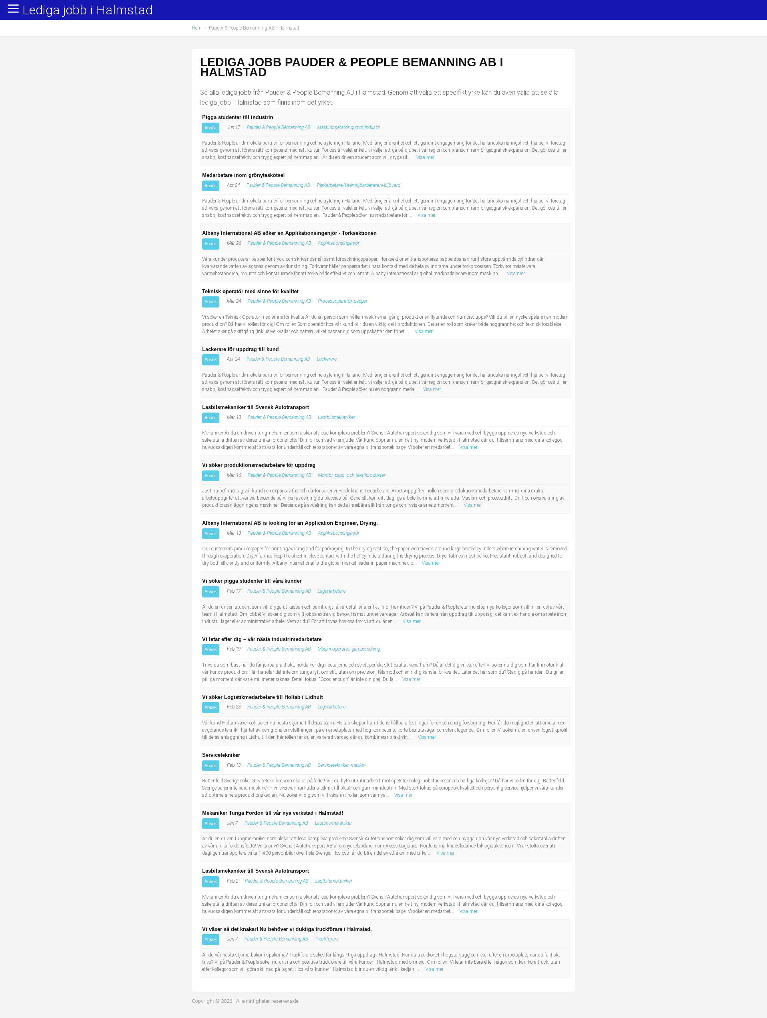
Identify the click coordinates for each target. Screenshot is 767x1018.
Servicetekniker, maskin (342, 765)
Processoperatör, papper (343, 301)
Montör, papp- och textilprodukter (351, 475)
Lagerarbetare (332, 591)
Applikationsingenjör (339, 243)
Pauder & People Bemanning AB (278, 127)
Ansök (211, 127)
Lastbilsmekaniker (336, 417)
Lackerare (327, 359)
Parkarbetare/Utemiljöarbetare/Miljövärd (358, 185)
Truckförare (327, 939)
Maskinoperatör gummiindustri (348, 127)
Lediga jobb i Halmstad (87, 10)
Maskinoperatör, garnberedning (349, 649)
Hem (197, 28)
